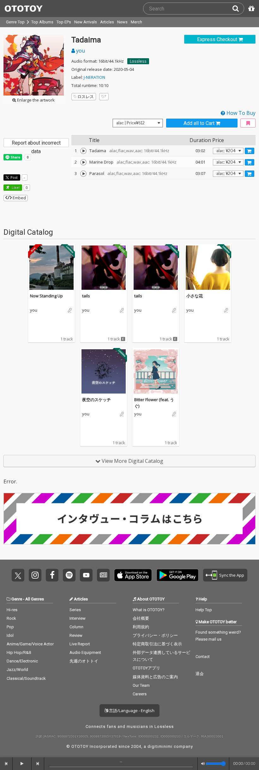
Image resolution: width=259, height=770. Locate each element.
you (80, 50)
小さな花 (194, 296)
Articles (107, 22)
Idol (10, 635)
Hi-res (12, 609)
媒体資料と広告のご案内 (155, 676)
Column (76, 626)
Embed (19, 198)
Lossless (138, 61)
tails (86, 296)
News (122, 22)
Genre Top (15, 22)
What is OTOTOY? (149, 609)
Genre (16, 599)
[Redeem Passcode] (250, 8)
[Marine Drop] (83, 162)
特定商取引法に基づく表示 (157, 644)
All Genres (34, 599)
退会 (200, 673)
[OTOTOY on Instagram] (35, 575)
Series (75, 609)
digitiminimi (160, 746)
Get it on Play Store (177, 575)
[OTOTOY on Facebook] (52, 575)
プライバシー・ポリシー (155, 635)
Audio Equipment (85, 652)
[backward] (6, 763)
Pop (10, 626)
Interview (77, 618)
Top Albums (42, 22)
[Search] (238, 8)
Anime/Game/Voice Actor (30, 644)
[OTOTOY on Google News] (103, 575)
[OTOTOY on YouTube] (86, 575)
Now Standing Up (46, 296)
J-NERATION (94, 77)
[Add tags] (104, 96)
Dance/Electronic (22, 661)
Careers (140, 694)
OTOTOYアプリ (146, 668)
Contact (203, 656)
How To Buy (240, 112)
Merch (136, 22)
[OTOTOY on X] (18, 575)
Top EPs (64, 22)
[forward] (38, 763)
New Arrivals (85, 22)
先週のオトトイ (83, 661)
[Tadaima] (83, 150)
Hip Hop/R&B (19, 652)
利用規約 (141, 626)
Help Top (204, 609)
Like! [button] (15, 187)
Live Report (79, 644)
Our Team (141, 685)
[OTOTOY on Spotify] (69, 575)
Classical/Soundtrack (26, 678)
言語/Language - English (131, 710)
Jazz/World (17, 669)
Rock (11, 618)
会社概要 (141, 618)
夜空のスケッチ (96, 399)
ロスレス (85, 96)
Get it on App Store (133, 575)
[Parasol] (83, 173)
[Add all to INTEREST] (247, 123)
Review (75, 635)
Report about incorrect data (36, 143)
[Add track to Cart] (249, 151)
